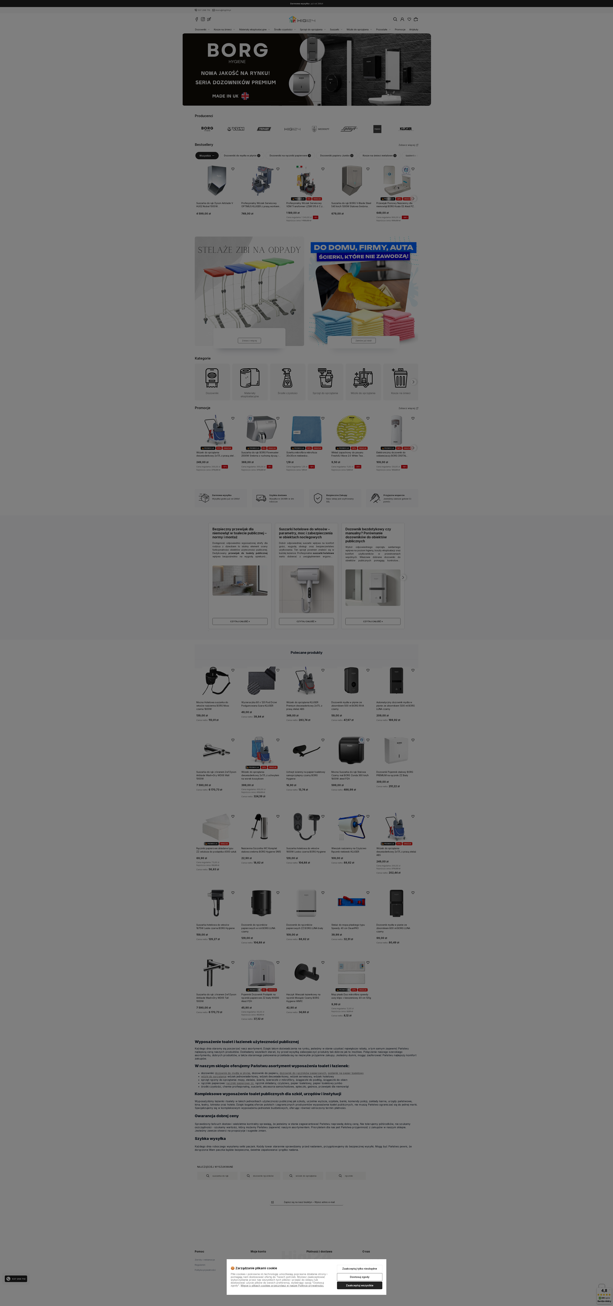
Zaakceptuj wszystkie (359, 1285)
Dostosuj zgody (359, 1277)
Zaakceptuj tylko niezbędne (359, 1268)
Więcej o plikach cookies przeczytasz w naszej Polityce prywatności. (282, 1285)
